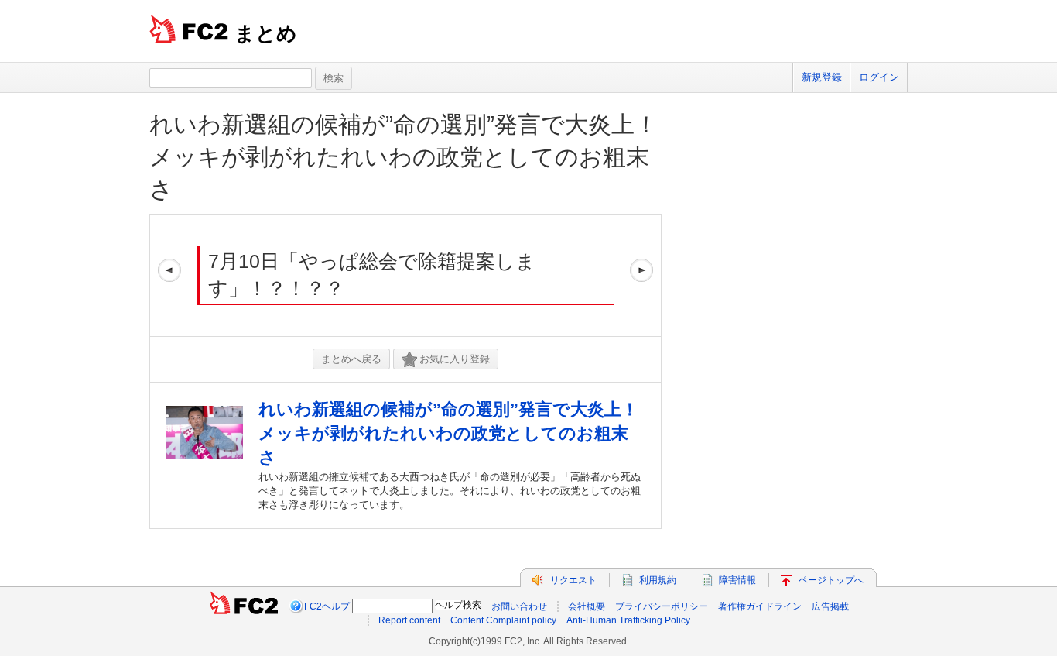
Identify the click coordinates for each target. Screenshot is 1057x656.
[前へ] (169, 275)
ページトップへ (831, 580)
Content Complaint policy (503, 620)
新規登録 (822, 77)
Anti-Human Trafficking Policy (628, 620)
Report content (409, 620)
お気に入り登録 (454, 359)
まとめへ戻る (351, 359)
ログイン (879, 77)
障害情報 (737, 580)
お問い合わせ (519, 606)
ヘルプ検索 (458, 605)
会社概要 (586, 606)
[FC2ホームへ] (244, 606)
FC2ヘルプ (327, 606)
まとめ (265, 33)
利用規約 (657, 580)
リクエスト (573, 580)
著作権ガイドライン (760, 606)
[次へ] (641, 275)
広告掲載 (830, 606)
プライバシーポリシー (661, 606)
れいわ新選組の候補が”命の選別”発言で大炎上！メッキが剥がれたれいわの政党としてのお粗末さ (403, 157)
